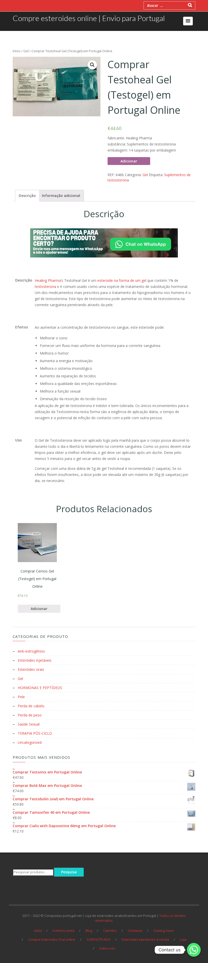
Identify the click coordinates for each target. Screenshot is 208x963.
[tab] (27, 195)
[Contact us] (194, 950)
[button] (188, 21)
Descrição (27, 195)
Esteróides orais (31, 669)
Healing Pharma (48, 280)
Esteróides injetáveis (34, 660)
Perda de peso (30, 715)
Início (17, 51)
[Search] (190, 4)
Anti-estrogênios (31, 651)
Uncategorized (30, 742)
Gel (26, 51)
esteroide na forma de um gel (121, 280)
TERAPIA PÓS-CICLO (35, 733)
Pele (21, 696)
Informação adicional (61, 195)
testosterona (45, 286)
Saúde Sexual (29, 724)
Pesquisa (69, 871)
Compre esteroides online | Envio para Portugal (89, 18)
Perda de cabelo (31, 705)
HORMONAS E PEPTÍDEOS (40, 687)
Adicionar (128, 161)
